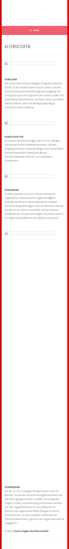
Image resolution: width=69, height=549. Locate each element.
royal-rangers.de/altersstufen (31, 531)
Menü (36, 30)
